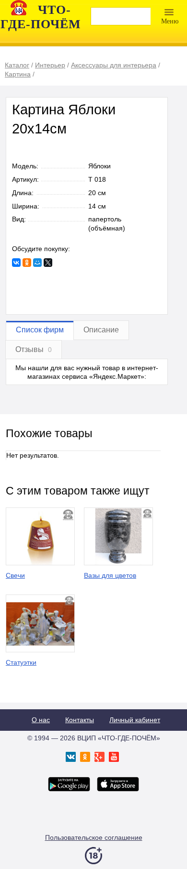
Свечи (15, 575)
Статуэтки (21, 662)
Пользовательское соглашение (93, 837)
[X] (48, 262)
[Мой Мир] (37, 262)
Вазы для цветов (110, 575)
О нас (41, 720)
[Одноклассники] (27, 262)
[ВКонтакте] (16, 262)
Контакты (79, 720)
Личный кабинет (134, 720)
